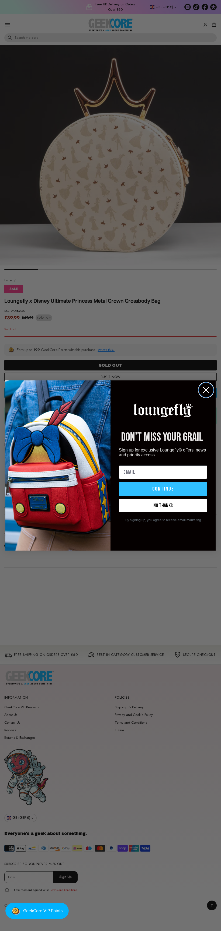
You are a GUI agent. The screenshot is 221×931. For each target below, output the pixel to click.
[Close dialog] (206, 390)
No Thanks (163, 505)
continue (163, 489)
